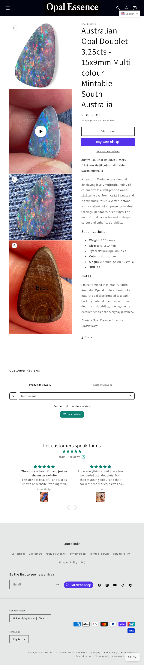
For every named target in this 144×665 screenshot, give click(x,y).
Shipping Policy (68, 562)
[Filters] (13, 396)
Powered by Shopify (90, 652)
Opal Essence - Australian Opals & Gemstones (57, 652)
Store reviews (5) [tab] (103, 384)
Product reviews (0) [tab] (40, 384)
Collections (18, 553)
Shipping (86, 120)
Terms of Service (100, 553)
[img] (72, 451)
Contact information (124, 656)
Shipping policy (103, 656)
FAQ (83, 562)
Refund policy (110, 652)
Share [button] (88, 337)
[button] (8, 8)
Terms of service (84, 656)
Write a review (72, 414)
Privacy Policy (78, 553)
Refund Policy (121, 553)
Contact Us (35, 553)
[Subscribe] (58, 584)
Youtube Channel (56, 553)
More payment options (108, 150)
